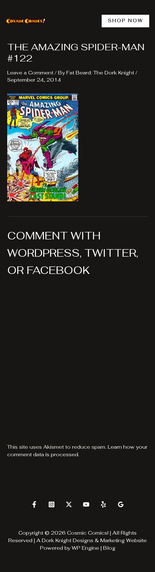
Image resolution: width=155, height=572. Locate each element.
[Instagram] (51, 504)
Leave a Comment (30, 72)
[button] (125, 21)
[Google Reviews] (121, 504)
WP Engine (85, 548)
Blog (109, 548)
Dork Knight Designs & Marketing (83, 540)
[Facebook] (34, 504)
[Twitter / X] (69, 504)
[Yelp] (103, 504)
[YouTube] (86, 504)
